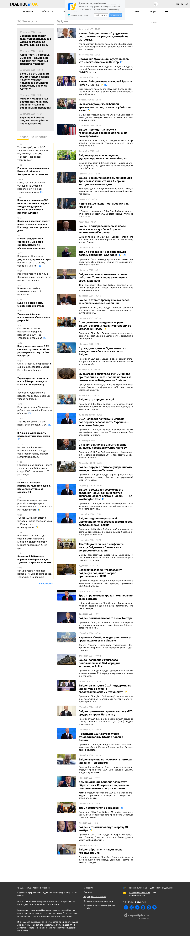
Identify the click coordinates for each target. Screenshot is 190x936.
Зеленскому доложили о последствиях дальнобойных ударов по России (33, 394)
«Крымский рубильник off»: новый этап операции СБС (32, 421)
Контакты (87, 892)
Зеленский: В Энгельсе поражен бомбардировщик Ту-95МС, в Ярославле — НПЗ (34, 558)
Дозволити (116, 15)
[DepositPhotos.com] (136, 916)
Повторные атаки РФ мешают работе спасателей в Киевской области (34, 409)
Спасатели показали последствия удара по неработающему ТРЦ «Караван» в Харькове (30, 331)
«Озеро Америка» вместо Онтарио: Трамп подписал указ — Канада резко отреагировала (34, 521)
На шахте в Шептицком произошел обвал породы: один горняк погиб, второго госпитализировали (33, 450)
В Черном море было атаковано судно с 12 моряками (29, 290)
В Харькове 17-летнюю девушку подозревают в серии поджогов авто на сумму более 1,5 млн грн (34, 259)
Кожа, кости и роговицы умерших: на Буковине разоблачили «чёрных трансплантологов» (31, 185)
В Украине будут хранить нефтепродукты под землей (33, 433)
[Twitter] (131, 907)
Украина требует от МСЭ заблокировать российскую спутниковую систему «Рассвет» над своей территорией (33, 152)
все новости (45, 583)
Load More (95, 871)
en (186, 4)
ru (182, 4)
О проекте (88, 888)
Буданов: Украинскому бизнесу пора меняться (30, 303)
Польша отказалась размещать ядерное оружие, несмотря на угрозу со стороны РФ (33, 485)
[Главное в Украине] (24, 4)
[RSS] (154, 907)
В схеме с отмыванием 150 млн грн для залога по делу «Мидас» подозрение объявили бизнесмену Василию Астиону (33, 205)
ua (177, 4)
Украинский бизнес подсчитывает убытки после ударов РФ (33, 316)
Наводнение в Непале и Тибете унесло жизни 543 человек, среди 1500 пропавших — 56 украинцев (34, 468)
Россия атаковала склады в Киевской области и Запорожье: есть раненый (33, 170)
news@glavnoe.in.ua (138, 888)
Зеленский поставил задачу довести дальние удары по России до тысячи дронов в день (33, 224)
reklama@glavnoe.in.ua (139, 892)
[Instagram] (143, 907)
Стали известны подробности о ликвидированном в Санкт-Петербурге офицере (34, 365)
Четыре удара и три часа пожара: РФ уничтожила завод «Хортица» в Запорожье (34, 572)
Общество (48, 11)
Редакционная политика (94, 896)
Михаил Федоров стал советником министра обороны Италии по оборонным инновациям (31, 241)
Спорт (152, 11)
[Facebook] (126, 907)
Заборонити (101, 15)
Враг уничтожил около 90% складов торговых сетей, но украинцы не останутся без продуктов (33, 349)
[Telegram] (137, 907)
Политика (27, 11)
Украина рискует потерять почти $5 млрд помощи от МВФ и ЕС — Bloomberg (32, 380)
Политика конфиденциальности (98, 901)
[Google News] (149, 907)
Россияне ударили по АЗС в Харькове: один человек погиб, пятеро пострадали (34, 275)
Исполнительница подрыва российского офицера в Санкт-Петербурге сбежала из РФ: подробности (34, 503)
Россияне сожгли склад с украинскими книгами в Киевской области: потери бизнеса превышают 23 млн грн (32, 540)
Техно (136, 11)
